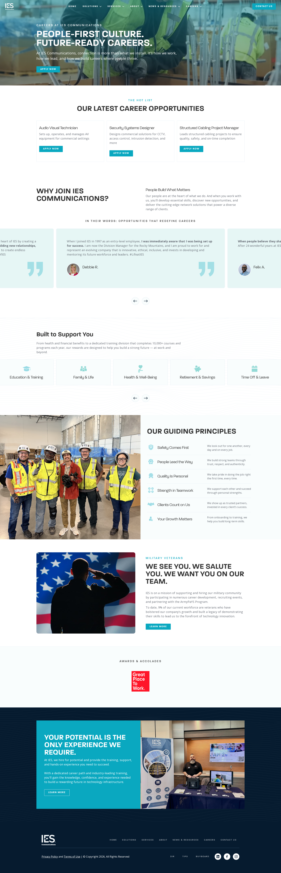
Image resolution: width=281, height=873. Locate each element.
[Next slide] (146, 301)
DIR (172, 857)
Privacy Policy (50, 856)
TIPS (185, 857)
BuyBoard (202, 857)
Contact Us (229, 840)
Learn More (57, 792)
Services (148, 840)
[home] (9, 6)
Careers (209, 840)
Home (72, 6)
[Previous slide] (135, 301)
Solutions (129, 840)
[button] (92, 6)
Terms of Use (72, 856)
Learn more (158, 626)
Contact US (264, 6)
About (163, 840)
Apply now (48, 69)
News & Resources (186, 840)
